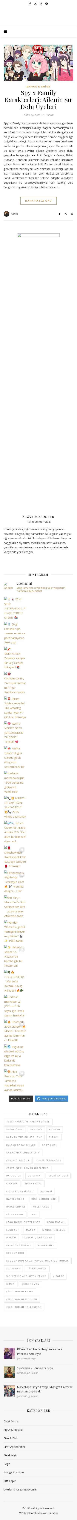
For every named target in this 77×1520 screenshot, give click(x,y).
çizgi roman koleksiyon (24, 1307)
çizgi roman (30, 1284)
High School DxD (43, 1198)
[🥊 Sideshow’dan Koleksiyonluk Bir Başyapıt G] (15, 857)
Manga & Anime (38, 86)
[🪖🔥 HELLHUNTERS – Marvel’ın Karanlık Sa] (15, 981)
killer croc (41, 1206)
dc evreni (35, 1175)
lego (34, 1214)
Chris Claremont (49, 1160)
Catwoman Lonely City (23, 1152)
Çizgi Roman (11, 1421)
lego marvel (56, 1222)
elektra (12, 1183)
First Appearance (15, 1447)
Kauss (14, 214)
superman (13, 1268)
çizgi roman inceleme (22, 1299)
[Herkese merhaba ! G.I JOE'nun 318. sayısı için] (15, 1006)
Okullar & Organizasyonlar (20, 1489)
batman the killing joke (24, 1137)
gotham (46, 1191)
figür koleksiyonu (20, 1191)
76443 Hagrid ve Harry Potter (28, 1121)
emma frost (33, 1183)
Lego (7, 1464)
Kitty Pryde (15, 1214)
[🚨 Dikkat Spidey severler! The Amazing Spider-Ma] (15, 707)
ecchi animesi (58, 1175)
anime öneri (15, 1129)
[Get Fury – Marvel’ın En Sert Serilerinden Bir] (15, 906)
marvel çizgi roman (38, 1237)
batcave (36, 1129)
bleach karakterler (20, 1144)
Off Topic (10, 1481)
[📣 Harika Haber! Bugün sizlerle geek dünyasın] (15, 757)
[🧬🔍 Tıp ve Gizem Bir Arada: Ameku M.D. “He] (15, 832)
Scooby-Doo (15, 1253)
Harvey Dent (15, 1198)
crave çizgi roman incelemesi (28, 1168)
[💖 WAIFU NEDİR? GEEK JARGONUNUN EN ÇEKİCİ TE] (15, 732)
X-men (10, 1284)
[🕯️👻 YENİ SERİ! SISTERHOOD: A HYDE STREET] (15, 608)
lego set (12, 1229)
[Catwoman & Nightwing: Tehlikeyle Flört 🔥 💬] (15, 881)
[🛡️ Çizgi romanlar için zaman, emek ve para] (15, 633)
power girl (46, 1245)
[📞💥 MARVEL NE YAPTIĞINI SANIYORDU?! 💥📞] (15, 807)
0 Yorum (48, 115)
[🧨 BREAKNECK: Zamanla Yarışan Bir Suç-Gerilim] (15, 658)
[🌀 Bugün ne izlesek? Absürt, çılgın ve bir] (15, 1055)
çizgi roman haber (19, 1291)
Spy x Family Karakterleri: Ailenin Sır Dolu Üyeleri (39, 99)
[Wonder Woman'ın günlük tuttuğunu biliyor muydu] (15, 931)
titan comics (37, 1268)
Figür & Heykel (13, 1429)
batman (54, 1129)
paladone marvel (18, 1245)
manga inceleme (53, 1229)
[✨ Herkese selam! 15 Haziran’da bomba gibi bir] (15, 956)
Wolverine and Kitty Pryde (26, 1276)
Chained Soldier (18, 1160)
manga (31, 1229)
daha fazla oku (38, 200)
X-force (58, 1276)
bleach (54, 1137)
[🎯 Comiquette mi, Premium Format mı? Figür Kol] (15, 683)
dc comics (13, 1175)
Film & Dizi (10, 1438)
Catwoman (50, 1144)
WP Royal (24, 1513)
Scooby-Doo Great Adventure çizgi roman (37, 1260)
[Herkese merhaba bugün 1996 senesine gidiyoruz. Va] (15, 782)
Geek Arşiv (10, 1455)
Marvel (11, 1237)
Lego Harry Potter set (23, 1222)
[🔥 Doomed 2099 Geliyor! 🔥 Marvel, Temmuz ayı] (15, 1031)
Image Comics (16, 1206)
